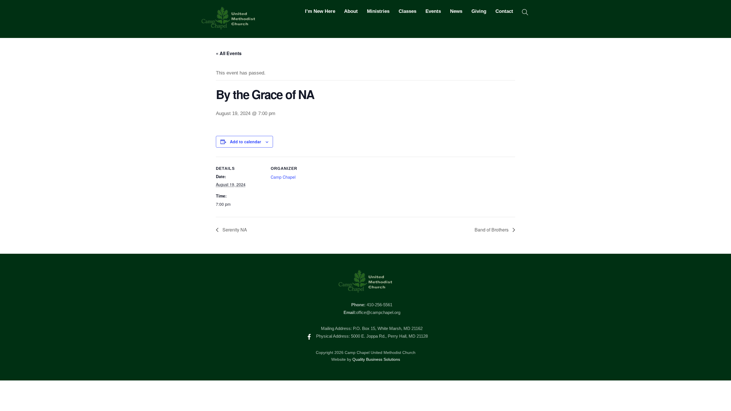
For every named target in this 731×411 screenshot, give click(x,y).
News (456, 11)
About (351, 11)
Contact (504, 11)
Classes (407, 11)
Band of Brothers (492, 229)
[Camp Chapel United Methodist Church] (228, 26)
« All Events (229, 53)
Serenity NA (234, 229)
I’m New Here (320, 11)
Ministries (378, 11)
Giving (478, 11)
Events (433, 11)
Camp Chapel (283, 177)
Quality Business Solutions (376, 359)
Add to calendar (245, 141)
